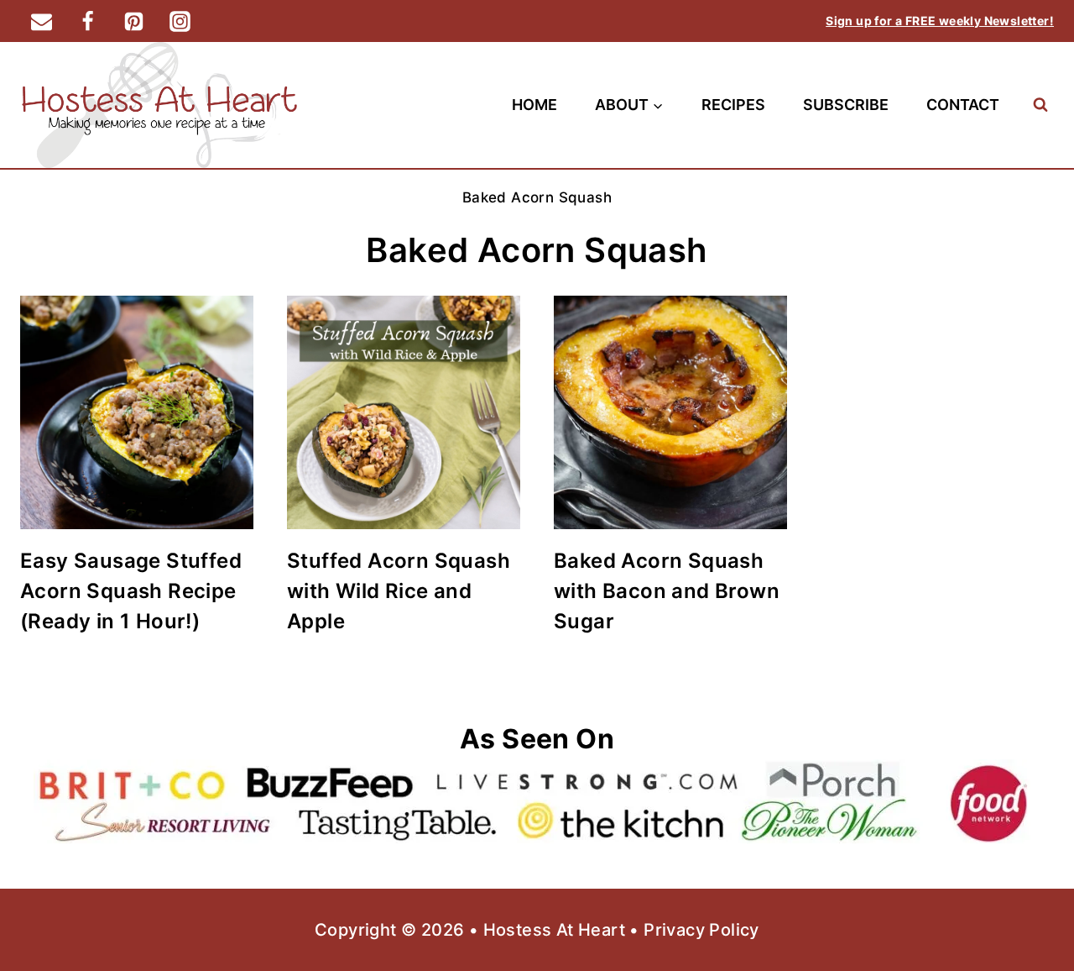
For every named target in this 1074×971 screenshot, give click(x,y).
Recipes (733, 104)
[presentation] (136, 412)
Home (534, 104)
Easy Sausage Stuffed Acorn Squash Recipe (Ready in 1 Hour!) (131, 590)
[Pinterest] (133, 21)
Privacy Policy (701, 930)
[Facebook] (87, 21)
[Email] (41, 21)
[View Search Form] (1040, 104)
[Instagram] (180, 21)
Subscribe (846, 104)
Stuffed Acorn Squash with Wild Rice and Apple (398, 590)
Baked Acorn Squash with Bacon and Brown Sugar (666, 590)
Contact (962, 104)
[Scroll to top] (1032, 904)
